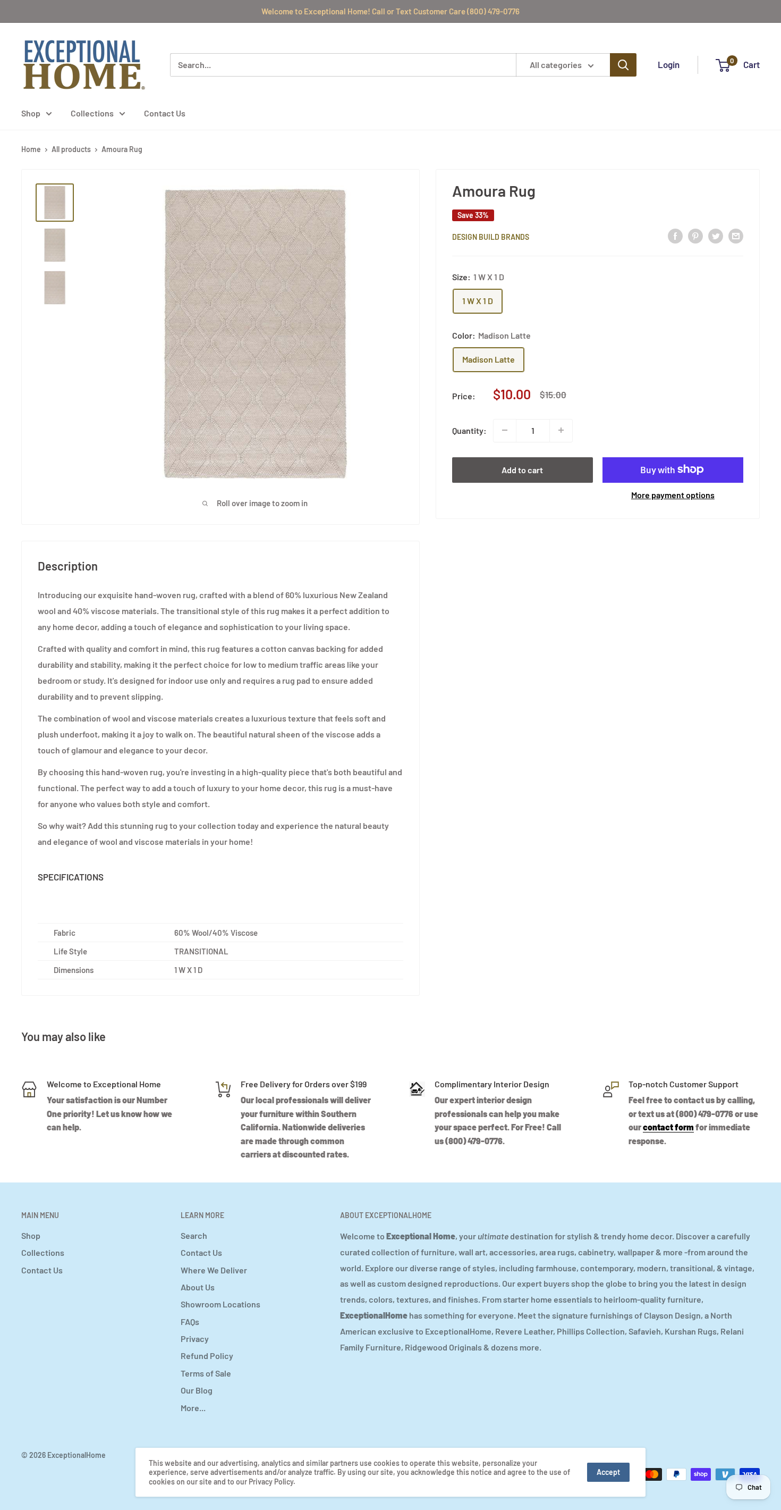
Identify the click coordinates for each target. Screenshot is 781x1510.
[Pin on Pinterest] (695, 235)
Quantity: (469, 430)
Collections (92, 113)
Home (31, 149)
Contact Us (164, 113)
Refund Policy (207, 1355)
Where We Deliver (214, 1270)
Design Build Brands (490, 236)
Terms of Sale (206, 1373)
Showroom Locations (220, 1304)
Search (194, 1235)
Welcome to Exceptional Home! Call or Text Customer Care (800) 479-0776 (390, 11)
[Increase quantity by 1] (561, 430)
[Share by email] (735, 235)
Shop (30, 113)
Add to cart (522, 469)
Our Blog (197, 1390)
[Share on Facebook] (675, 235)
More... (193, 1408)
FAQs (190, 1321)
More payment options (673, 494)
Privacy (195, 1338)
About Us (198, 1287)
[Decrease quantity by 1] (505, 430)
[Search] (623, 65)
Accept (608, 1472)
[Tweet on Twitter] (715, 235)
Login (669, 64)
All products (71, 149)
